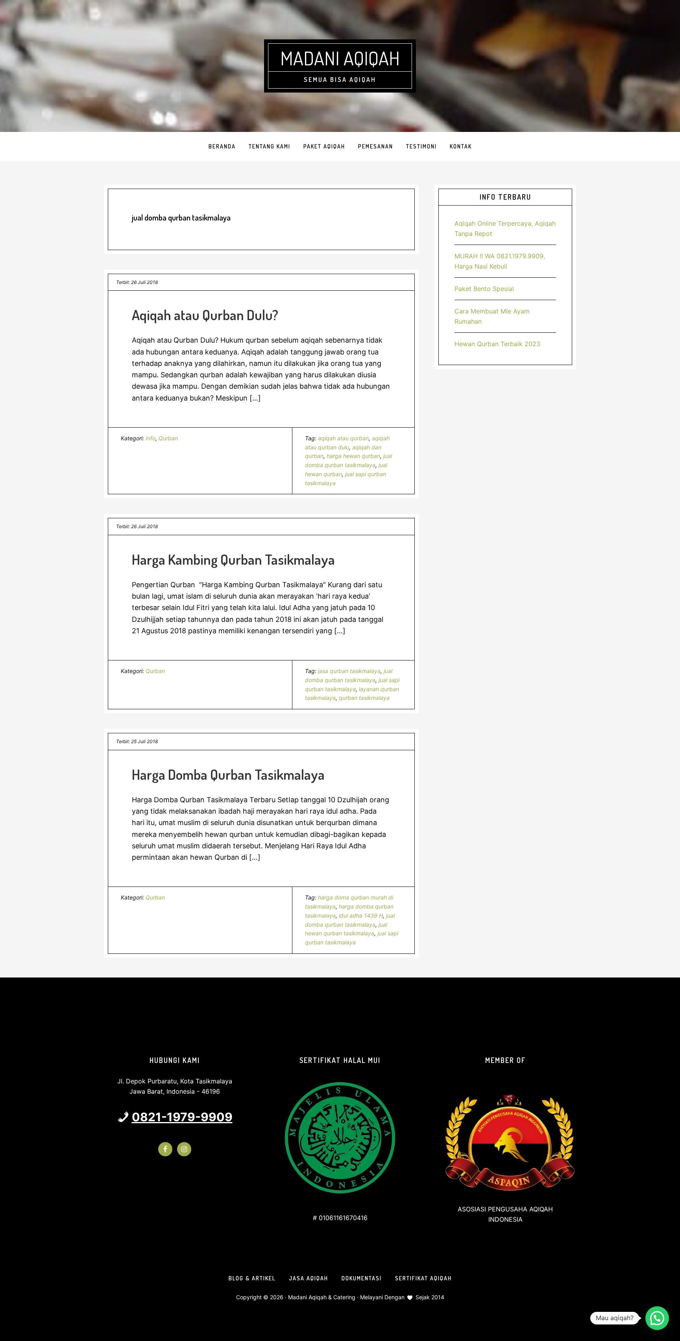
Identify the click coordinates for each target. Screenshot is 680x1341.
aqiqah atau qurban (343, 438)
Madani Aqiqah (340, 58)
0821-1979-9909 (182, 1117)
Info (150, 438)
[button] (657, 1318)
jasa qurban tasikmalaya (349, 671)
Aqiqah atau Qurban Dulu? (205, 315)
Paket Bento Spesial (484, 289)
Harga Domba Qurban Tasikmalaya (228, 774)
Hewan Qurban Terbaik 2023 (497, 344)
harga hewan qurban (353, 456)
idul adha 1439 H (361, 915)
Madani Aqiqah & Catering (321, 1297)
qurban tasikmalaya (364, 697)
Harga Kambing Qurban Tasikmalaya (233, 559)
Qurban (168, 438)
